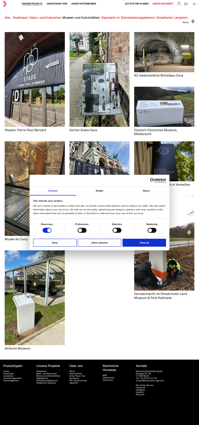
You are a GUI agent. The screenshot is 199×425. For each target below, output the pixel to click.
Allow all (144, 242)
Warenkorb (179, 3)
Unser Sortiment (163, 4)
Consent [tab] (53, 190)
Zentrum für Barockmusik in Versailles (155, 142)
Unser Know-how (56, 4)
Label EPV (73, 383)
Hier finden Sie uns (144, 385)
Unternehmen (75, 374)
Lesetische (8, 376)
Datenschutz (108, 378)
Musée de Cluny (16, 239)
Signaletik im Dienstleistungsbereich (128, 18)
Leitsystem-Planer (136, 4)
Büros (72, 371)
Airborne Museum (14, 252)
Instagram (140, 390)
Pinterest (140, 395)
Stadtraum (20, 18)
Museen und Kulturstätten (81, 18)
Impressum (108, 380)
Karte (186, 22)
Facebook (140, 388)
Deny (55, 242)
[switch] (82, 230)
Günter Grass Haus (79, 33)
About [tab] (146, 190)
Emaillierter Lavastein (172, 18)
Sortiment (74, 378)
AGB (105, 375)
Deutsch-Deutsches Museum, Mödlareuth (157, 88)
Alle (8, 18)
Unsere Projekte (32, 4)
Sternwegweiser (11, 381)
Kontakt (185, 3)
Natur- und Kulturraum (46, 374)
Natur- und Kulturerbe (45, 18)
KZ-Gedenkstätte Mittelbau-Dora (152, 33)
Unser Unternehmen (83, 4)
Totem (6, 371)
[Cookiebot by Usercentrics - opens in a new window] (152, 180)
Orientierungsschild (12, 378)
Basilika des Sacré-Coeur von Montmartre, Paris (95, 142)
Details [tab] (99, 190)
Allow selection (99, 242)
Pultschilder (8, 374)
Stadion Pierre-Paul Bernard (20, 33)
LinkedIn (139, 392)
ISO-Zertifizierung (77, 381)
